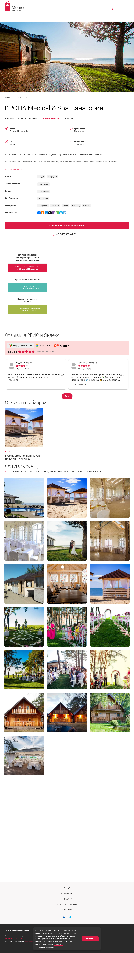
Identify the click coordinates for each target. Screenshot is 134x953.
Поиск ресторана (24, 97)
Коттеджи (77, 472)
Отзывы (22, 118)
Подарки (67, 899)
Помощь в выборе (67, 904)
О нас (67, 888)
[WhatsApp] (57, 212)
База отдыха (43, 184)
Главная (8, 97)
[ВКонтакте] (39, 212)
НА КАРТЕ (68, 118)
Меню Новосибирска (13, 939)
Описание (10, 118)
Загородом (52, 177)
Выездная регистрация (55, 472)
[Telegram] (64, 212)
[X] (50, 212)
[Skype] (61, 212)
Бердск (41, 177)
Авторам (67, 910)
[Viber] (53, 212)
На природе (43, 198)
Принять (90, 939)
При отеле (55, 206)
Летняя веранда (95, 472)
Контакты (67, 893)
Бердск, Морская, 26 (19, 131)
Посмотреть (79, 131)
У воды (65, 206)
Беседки (86, 206)
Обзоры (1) (34, 118)
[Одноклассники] (42, 212)
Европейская (43, 191)
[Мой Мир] (46, 212)
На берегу (76, 206)
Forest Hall (19, 472)
